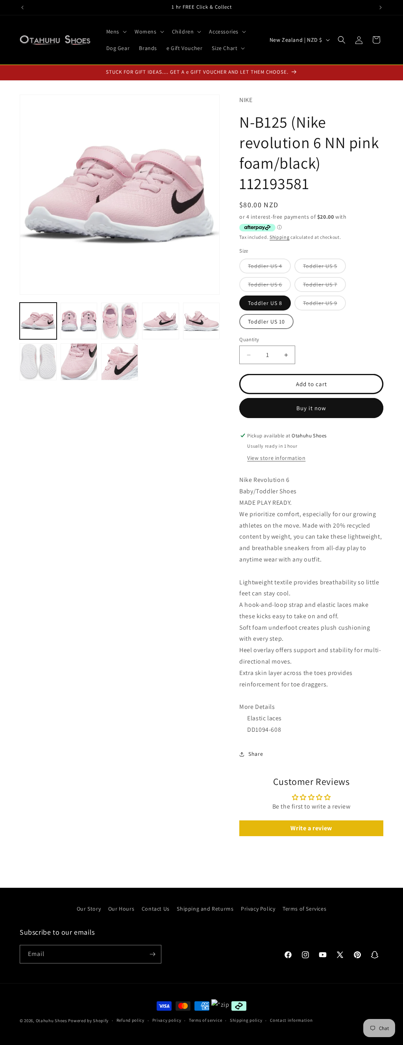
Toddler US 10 (266, 321)
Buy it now (311, 408)
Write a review (311, 828)
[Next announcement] (380, 7)
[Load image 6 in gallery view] (38, 361)
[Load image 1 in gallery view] (38, 321)
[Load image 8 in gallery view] (119, 361)
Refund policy (130, 1020)
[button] (116, 31)
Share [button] (255, 753)
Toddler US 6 (269, 286)
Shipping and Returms (205, 908)
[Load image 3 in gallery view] (119, 321)
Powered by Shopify (88, 1020)
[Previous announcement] (22, 7)
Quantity (249, 339)
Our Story (89, 908)
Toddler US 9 (324, 305)
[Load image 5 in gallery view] (201, 321)
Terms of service (205, 1020)
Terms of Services (304, 908)
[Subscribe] (152, 954)
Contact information (291, 1020)
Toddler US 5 (324, 267)
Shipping (280, 237)
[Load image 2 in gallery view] (79, 321)
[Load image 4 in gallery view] (160, 321)
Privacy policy (166, 1020)
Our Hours (121, 908)
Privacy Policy (258, 908)
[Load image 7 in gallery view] (79, 361)
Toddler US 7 (324, 286)
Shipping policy (246, 1020)
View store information (276, 457)
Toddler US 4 (269, 267)
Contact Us (156, 908)
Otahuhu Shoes (51, 1020)
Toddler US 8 (265, 303)
